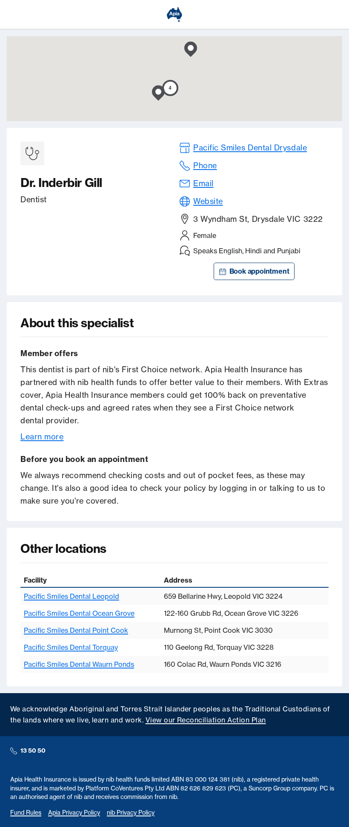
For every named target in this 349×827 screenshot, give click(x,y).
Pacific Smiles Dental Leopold (71, 596)
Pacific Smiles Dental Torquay (71, 647)
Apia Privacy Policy (74, 812)
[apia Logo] (174, 14)
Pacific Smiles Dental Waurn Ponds (79, 664)
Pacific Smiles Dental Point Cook (76, 630)
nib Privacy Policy (130, 812)
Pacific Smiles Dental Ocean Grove (79, 613)
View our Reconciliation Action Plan (206, 720)
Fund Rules (25, 812)
